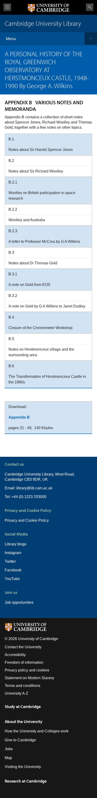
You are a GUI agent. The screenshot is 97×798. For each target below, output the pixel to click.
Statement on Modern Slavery (29, 678)
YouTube (12, 579)
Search (89, 7)
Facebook (13, 570)
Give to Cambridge (20, 740)
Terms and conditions (22, 686)
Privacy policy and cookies (27, 670)
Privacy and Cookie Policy (27, 520)
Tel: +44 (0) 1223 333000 (25, 497)
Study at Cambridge (23, 706)
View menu (7, 7)
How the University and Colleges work (37, 731)
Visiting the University (23, 767)
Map (8, 758)
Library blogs (15, 544)
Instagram (13, 553)
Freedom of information (24, 662)
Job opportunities (19, 602)
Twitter (10, 561)
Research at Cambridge (26, 781)
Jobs (9, 749)
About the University (23, 721)
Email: (10, 488)
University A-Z (16, 693)
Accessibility (15, 655)
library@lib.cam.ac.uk (34, 488)
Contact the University (23, 647)
